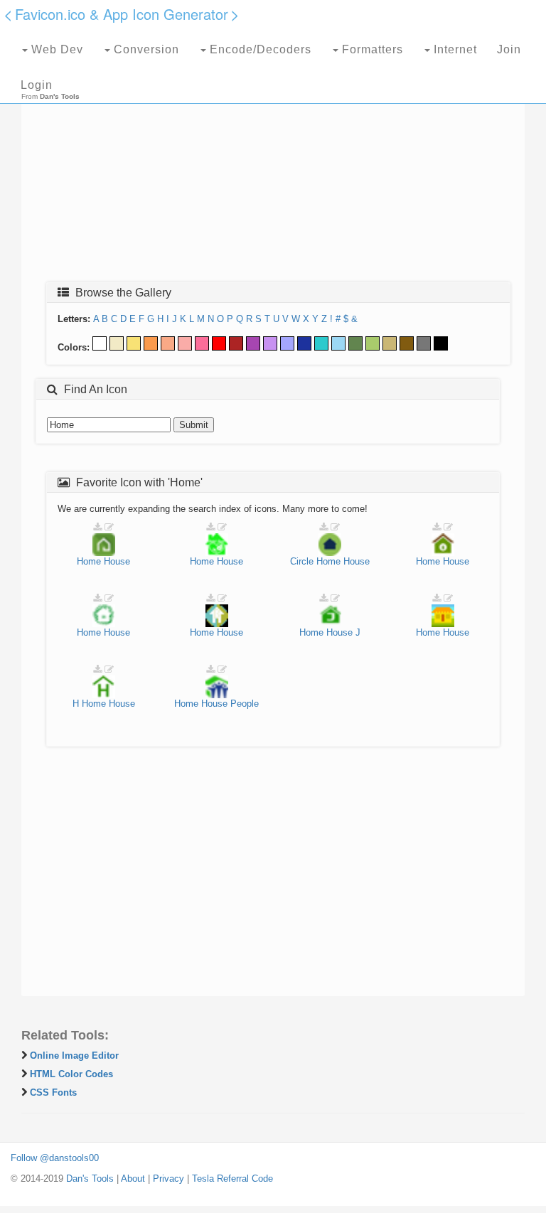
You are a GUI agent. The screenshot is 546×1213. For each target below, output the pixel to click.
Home (89, 561)
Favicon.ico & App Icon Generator (121, 14)
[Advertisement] (273, 168)
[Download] (97, 527)
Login (37, 85)
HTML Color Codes (71, 1074)
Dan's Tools (90, 1178)
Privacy (168, 1178)
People (244, 703)
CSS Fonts (53, 1092)
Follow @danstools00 (55, 1158)
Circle (302, 561)
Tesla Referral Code (232, 1178)
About (133, 1178)
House (117, 561)
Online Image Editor (74, 1055)
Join (509, 49)
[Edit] (109, 527)
